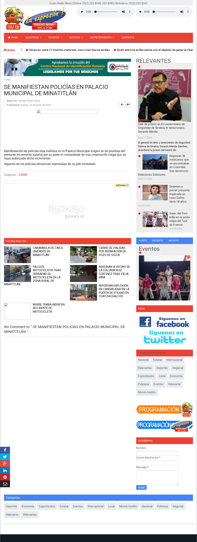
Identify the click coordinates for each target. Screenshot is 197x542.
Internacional (174, 359)
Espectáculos (146, 376)
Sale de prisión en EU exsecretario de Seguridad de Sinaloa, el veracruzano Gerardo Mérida (161, 127)
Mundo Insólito (147, 392)
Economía (176, 376)
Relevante (174, 384)
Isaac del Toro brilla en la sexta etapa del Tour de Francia (179, 219)
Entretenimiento (101, 37)
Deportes (162, 367)
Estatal (157, 359)
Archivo (174, 240)
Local (7, 79)
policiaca (143, 384)
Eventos (54, 37)
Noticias (75, 37)
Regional (178, 367)
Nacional (143, 359)
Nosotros (32, 37)
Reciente (157, 240)
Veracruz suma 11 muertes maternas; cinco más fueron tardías (65, 49)
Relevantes (145, 367)
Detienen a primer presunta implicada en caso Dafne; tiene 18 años (179, 194)
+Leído (143, 240)
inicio (14, 37)
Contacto (128, 37)
